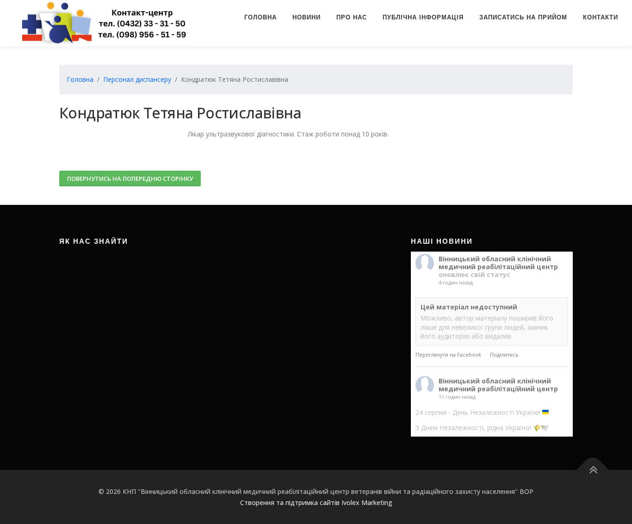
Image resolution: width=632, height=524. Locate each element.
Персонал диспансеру (137, 79)
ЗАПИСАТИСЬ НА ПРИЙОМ (523, 17)
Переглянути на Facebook (448, 354)
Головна (260, 17)
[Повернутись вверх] (592, 470)
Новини (306, 17)
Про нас (351, 17)
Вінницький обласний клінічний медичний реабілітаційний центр (498, 262)
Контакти (600, 17)
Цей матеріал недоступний (469, 306)
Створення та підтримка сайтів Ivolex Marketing (316, 502)
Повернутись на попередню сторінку (130, 178)
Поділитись (504, 354)
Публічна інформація (423, 17)
